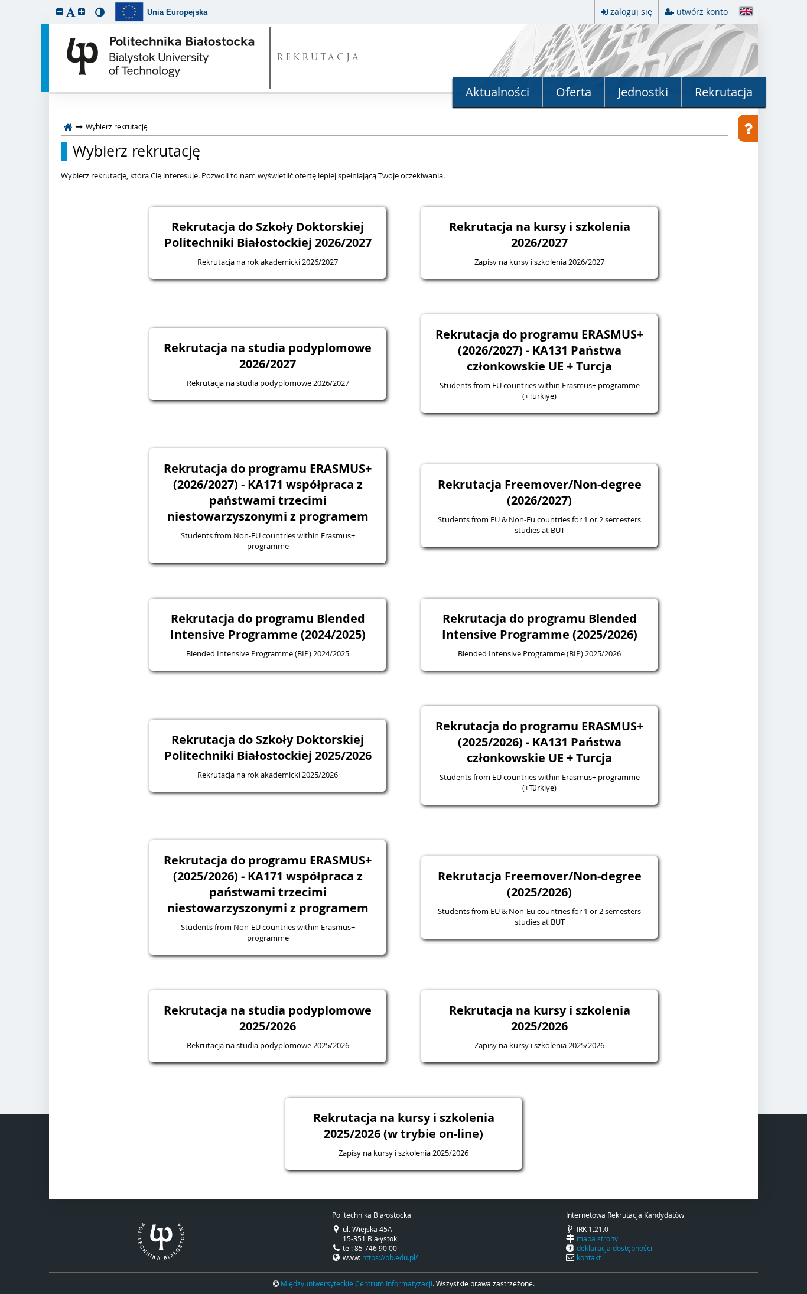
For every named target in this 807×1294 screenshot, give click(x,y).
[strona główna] (68, 126)
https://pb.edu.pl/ (390, 1257)
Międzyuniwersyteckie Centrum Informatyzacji (356, 1283)
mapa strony (597, 1238)
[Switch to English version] (746, 12)
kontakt (589, 1257)
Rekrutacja (724, 92)
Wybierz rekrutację (136, 151)
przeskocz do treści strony (3, 3)
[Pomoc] (748, 128)
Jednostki (643, 92)
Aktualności (497, 92)
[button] (59, 11)
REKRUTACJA (318, 58)
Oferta (573, 92)
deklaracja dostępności (614, 1248)
